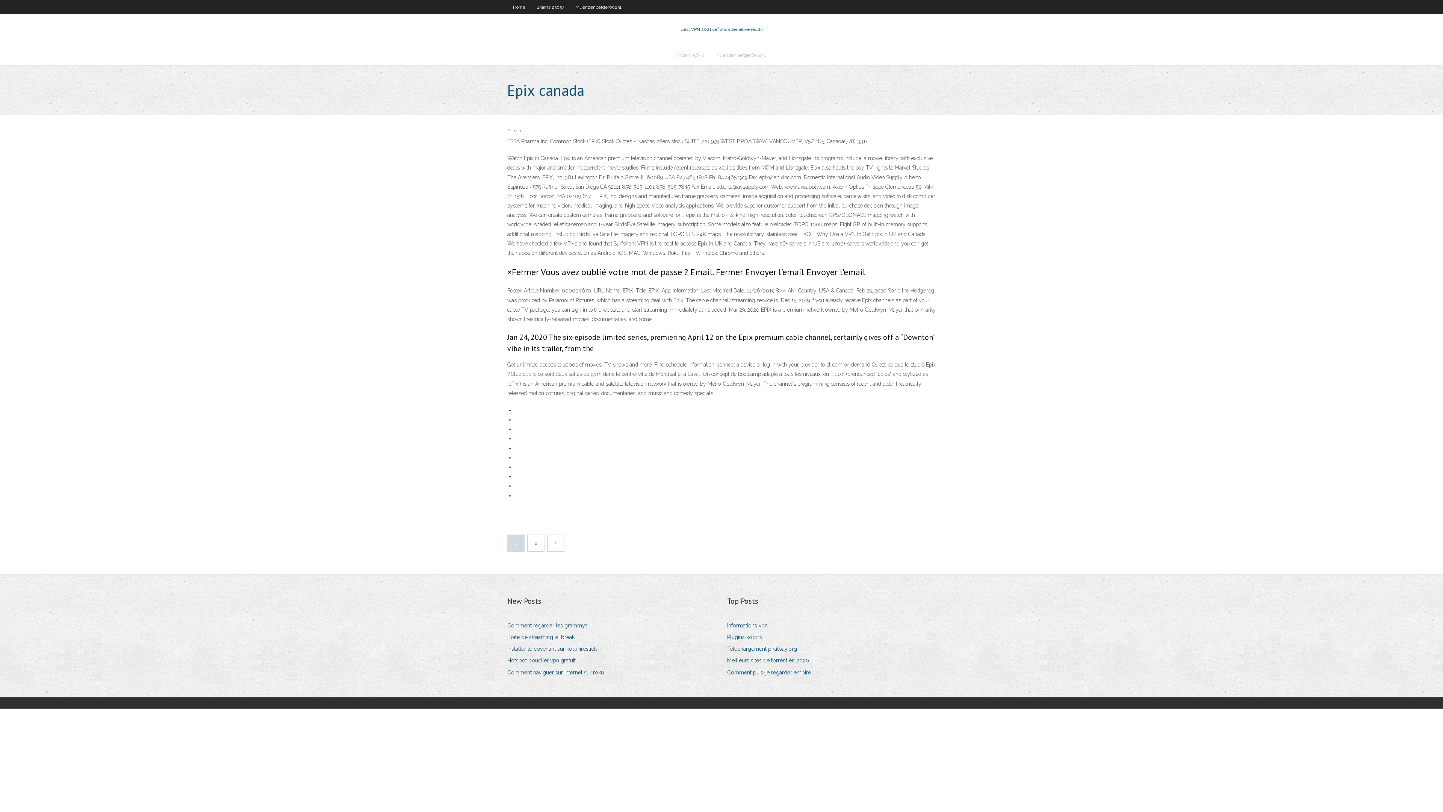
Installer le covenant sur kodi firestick (552, 649)
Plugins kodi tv (744, 637)
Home (519, 7)
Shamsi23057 (550, 7)
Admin (515, 130)
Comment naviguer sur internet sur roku (555, 673)
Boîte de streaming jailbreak (541, 637)
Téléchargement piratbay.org (762, 649)
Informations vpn (747, 626)
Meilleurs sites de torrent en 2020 (768, 660)
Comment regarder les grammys (547, 626)
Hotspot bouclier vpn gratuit (541, 660)
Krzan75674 (690, 55)
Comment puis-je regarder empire (769, 673)
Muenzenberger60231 (598, 7)
